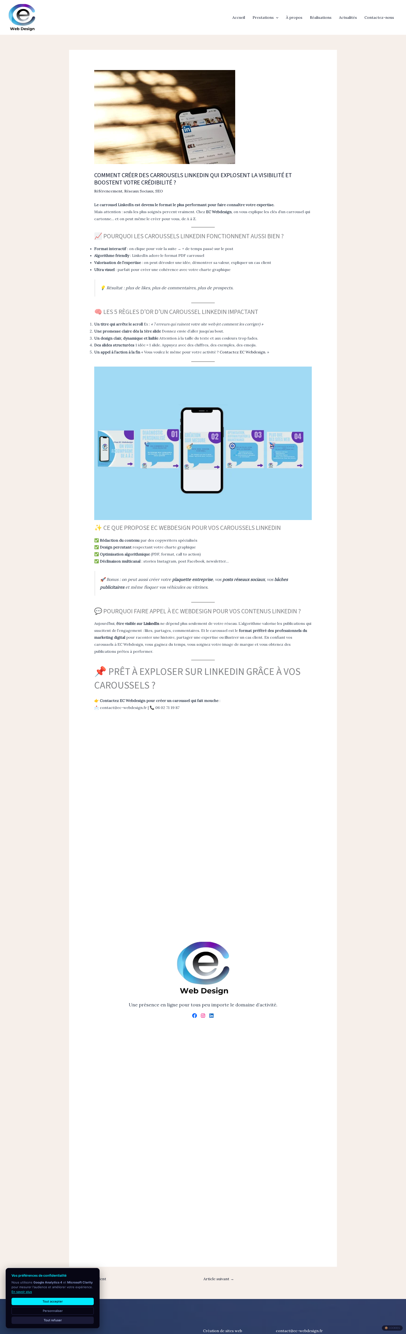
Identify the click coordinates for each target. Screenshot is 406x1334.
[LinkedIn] (211, 1015)
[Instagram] (203, 1015)
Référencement (108, 191)
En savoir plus (22, 1292)
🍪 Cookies (392, 1328)
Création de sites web (222, 1330)
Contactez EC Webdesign (242, 352)
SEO (159, 191)
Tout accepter (53, 1301)
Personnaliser (53, 1311)
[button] (276, 17)
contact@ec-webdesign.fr (299, 1330)
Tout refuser (53, 1320)
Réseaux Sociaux (138, 191)
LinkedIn (151, 623)
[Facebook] (194, 1015)
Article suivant (218, 1278)
